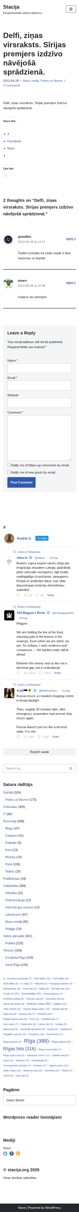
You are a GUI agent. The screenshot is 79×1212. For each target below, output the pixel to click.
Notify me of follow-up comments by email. (40, 465)
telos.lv (22, 557)
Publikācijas (11, 878)
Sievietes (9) (22, 1060)
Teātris (9, 871)
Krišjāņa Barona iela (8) (15, 1019)
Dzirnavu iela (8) (34, 999)
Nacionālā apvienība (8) (32, 1029)
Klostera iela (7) (27, 1014)
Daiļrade (11, 842)
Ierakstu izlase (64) (38, 1003)
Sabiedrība (10, 886)
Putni (8, 864)
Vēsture (8, 950)
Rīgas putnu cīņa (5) (13, 1055)
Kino (8, 850)
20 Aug (23, 618)
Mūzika (10, 857)
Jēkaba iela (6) (59, 1009)
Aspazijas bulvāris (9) (61, 983)
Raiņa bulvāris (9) (12, 1042)
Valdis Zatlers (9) (11, 1070)
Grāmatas (10, 807)
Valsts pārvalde (13, 936)
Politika (10, 943)
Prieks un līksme (52, 80)
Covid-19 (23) (11, 993)
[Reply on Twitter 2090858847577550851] (19, 737)
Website (13, 395)
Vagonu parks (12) (58, 1065)
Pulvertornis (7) (54, 1034)
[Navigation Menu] (71, 9)
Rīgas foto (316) (19, 1048)
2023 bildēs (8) (60, 978)
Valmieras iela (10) (32, 1070)
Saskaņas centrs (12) (38, 1055)
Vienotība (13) (52, 1070)
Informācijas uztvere (19, 907)
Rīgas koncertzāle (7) (50, 1049)
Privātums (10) (36, 1034)
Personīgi (9, 821)
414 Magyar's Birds (31, 613)
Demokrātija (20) (31, 993)
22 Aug (54, 557)
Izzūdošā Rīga (15, 957)
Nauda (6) (52, 1029)
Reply (71, 239)
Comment (15, 412)
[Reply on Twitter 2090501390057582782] (19, 673)
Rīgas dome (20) (61, 1042)
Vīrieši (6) (8, 1075)
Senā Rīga (12, 964)
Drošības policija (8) (13, 999)
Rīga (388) (36, 1041)
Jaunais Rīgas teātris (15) (36, 1009)
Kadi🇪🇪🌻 (24, 690)
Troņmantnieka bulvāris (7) (17, 1065)
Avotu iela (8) (29, 988)
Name (12, 360)
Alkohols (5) (41, 983)
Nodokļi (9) (66, 1029)
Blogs (9, 828)
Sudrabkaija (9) (39, 1060)
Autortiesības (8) (11, 988)
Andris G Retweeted (28, 552)
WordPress (53, 1207)
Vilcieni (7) (67, 1070)
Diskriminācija (15, 900)
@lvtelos (40, 557)
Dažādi (8, 792)
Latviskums (13, 914)
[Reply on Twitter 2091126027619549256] (19, 596)
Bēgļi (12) (44, 988)
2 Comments (11, 85)
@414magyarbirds (63, 613)
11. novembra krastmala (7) (17, 978)
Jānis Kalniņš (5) (11, 1009)
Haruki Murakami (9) (13, 1004)
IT (4, 814)
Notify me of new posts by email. (33, 472)
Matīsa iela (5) (10, 1029)
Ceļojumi (11, 835)
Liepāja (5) (61, 1024)
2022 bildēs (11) (42, 978)
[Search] (71, 768)
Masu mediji (31, 80)
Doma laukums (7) (53, 993)
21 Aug (66, 690)
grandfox (24, 236)
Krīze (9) (34, 1019)
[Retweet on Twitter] (14, 551)
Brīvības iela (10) (60, 988)
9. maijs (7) (26, 983)
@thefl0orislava (48, 690)
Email (12, 378)
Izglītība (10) (59, 1004)
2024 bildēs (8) (10, 983)
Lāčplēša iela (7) (50, 1019)
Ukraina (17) (39, 1065)
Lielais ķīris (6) (28, 1024)
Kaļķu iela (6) (9, 1014)
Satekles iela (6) (60, 1055)
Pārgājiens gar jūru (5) (14, 1034)
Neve (21, 1207)
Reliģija (10, 929)
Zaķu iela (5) (22, 1075)
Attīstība (11, 893)
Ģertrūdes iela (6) (55, 999)
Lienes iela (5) (46, 1024)
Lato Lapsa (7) (10, 1024)
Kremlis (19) (45, 1014)
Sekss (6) (8, 1060)
